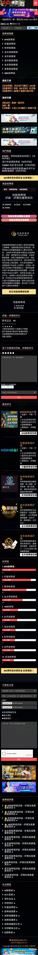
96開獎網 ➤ (9, 890)
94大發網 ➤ (9, 895)
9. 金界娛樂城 (8, 647)
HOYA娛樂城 (9, 39)
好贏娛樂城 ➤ (11, 907)
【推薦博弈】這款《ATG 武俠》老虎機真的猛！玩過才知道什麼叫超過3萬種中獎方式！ (18, 86)
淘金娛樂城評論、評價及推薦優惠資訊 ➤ (19, 838)
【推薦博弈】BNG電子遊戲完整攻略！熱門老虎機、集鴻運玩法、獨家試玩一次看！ (19, 88)
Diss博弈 (25, 946)
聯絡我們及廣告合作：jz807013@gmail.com (19, 941)
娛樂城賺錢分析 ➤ (13, 924)
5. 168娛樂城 (8, 607)
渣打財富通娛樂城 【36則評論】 (17, 162)
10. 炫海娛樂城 (9, 657)
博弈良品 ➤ (10, 899)
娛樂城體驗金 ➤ (12, 916)
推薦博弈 (7, 718)
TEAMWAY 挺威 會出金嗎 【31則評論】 (19, 165)
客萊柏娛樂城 (11, 69)
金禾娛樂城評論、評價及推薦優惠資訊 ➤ (19, 844)
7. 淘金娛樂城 (8, 627)
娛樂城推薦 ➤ (11, 911)
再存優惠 (7, 208)
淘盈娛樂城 (7, 204)
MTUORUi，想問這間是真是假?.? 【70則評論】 (18, 157)
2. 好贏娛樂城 (8, 577)
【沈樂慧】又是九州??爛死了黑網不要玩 (18, 103)
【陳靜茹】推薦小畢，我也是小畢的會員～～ (19, 108)
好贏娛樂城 (10, 44)
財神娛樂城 (10, 48)
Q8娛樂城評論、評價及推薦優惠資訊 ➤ (19, 863)
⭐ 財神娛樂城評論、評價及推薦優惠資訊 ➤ (19, 819)
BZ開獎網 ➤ (9, 932)
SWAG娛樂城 (9, 73)
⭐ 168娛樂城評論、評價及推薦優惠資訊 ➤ (19, 825)
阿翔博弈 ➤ (10, 903)
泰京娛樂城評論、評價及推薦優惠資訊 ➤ (19, 870)
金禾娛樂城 (10, 56)
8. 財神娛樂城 (8, 637)
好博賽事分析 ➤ (12, 928)
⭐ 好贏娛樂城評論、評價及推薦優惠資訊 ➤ (19, 813)
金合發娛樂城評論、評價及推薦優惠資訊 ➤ (19, 832)
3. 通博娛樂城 (8, 586)
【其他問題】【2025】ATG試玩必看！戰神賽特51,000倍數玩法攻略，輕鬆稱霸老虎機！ (18, 91)
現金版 (18, 204)
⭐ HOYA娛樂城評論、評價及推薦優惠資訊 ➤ (20, 807)
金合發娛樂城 (11, 52)
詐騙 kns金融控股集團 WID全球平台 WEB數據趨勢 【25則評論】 (18, 169)
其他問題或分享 (10, 712)
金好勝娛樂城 (11, 60)
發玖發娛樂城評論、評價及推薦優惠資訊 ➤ (19, 857)
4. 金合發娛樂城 (9, 597)
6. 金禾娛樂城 (8, 617)
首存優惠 (27, 204)
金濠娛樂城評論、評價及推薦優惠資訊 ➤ (19, 851)
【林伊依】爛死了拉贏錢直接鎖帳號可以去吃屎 (19, 105)
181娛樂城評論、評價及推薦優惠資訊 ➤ (19, 876)
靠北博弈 (7, 715)
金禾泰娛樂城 (11, 65)
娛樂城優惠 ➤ (11, 920)
